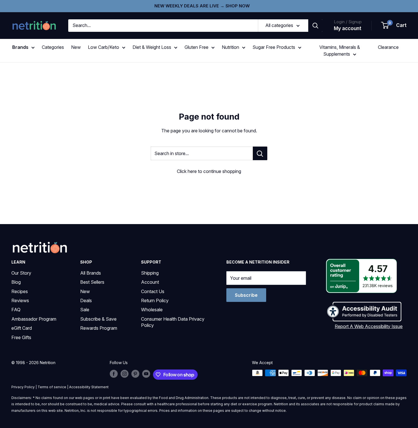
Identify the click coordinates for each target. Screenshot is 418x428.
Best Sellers (92, 282)
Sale (84, 309)
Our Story (21, 273)
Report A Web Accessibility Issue (369, 326)
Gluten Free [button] (196, 47)
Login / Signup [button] (348, 21)
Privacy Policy (23, 387)
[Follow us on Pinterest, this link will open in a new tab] (135, 373)
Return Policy (155, 300)
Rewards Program (98, 328)
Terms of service (52, 387)
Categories (53, 47)
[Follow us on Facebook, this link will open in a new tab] (114, 373)
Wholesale (152, 309)
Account (150, 282)
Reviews (20, 300)
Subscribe (246, 295)
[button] (394, 25)
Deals (86, 300)
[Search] (315, 25)
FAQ (15, 309)
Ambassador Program (33, 319)
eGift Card (21, 328)
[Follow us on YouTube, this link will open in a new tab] (146, 373)
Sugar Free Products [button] (274, 47)
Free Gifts (21, 337)
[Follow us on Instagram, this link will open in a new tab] (125, 373)
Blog (16, 282)
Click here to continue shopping (209, 171)
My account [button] (347, 28)
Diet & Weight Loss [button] (152, 47)
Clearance (388, 47)
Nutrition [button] (230, 47)
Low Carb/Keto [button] (103, 47)
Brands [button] (20, 47)
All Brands (90, 273)
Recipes (19, 291)
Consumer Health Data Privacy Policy (172, 322)
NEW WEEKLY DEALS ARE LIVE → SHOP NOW (202, 6)
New (76, 47)
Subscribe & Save (98, 319)
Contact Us (152, 291)
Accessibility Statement (89, 387)
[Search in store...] (260, 153)
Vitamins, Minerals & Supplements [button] (339, 50)
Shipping (150, 273)
